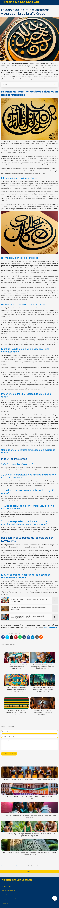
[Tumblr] (24, 637)
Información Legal (6, 886)
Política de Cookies (7, 895)
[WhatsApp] (20, 637)
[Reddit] (41, 637)
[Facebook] (3, 637)
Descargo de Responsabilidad (10, 899)
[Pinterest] (16, 637)
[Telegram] (32, 637)
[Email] (37, 637)
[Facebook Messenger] (7, 637)
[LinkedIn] (28, 637)
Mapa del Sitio (5, 903)
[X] (11, 637)
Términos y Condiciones (8, 890)
